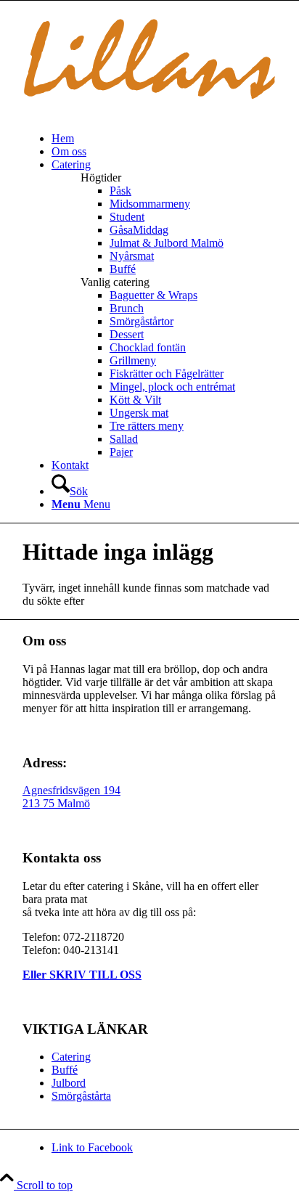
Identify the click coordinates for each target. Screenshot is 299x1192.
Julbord (69, 1083)
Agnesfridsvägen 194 (71, 790)
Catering (71, 1056)
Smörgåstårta (81, 1096)
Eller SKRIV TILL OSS (82, 974)
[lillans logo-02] (149, 113)
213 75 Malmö (56, 803)
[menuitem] (164, 138)
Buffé (65, 1070)
